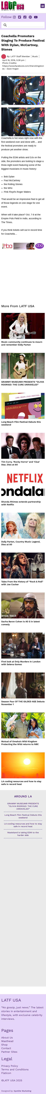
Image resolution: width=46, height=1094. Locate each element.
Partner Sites (9, 1051)
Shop (4, 1044)
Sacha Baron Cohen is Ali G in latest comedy (20, 623)
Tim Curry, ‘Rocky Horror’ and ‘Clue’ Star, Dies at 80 (20, 463)
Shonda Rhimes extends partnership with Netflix (21, 503)
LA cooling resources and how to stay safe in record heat (21, 782)
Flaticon (6, 1073)
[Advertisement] (23, 275)
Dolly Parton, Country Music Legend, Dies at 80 (20, 543)
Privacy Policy (9, 1065)
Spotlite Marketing (22, 1091)
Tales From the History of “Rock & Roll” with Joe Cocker (22, 583)
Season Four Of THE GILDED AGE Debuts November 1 (23, 703)
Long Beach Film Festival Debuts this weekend (21, 423)
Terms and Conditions (15, 1069)
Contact (6, 1048)
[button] (43, 6)
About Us (7, 1037)
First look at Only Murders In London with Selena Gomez (21, 663)
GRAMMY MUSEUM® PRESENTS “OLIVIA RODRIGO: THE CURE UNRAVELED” (22, 383)
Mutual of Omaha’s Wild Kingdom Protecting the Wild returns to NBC (20, 742)
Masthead (7, 1041)
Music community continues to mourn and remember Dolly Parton (21, 343)
